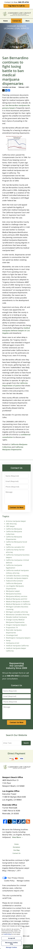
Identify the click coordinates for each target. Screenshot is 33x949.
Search (26, 743)
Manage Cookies (23, 881)
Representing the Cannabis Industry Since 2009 (16, 665)
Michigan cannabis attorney (17, 612)
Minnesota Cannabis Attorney (17, 614)
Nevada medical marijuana (16, 617)
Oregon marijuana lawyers (16, 625)
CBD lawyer (10, 526)
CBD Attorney (11, 524)
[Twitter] (10, 821)
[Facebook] (5, 821)
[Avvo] (23, 821)
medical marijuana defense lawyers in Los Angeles (16, 330)
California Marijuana (14, 529)
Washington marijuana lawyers (18, 638)
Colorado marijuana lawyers (17, 578)
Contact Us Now (16, 507)
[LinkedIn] (14, 821)
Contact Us (16, 21)
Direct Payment (16, 753)
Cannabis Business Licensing (17, 576)
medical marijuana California (17, 645)
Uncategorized (12, 635)
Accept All (11, 938)
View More (16, 837)
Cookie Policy (9, 881)
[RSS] (28, 821)
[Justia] (19, 821)
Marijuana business (13, 594)
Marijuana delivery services (16, 596)
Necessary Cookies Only (11, 943)
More (27, 21)
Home (5, 21)
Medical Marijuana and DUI (16, 599)
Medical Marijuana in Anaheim (18, 601)
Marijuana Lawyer (13, 591)
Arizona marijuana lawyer (16, 521)
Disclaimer (16, 847)
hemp (8, 640)
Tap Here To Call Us (16, 6)
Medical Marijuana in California (18, 604)
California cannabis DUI (15, 547)
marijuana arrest (12, 643)
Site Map (16, 850)
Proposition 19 (12, 627)
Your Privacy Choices (16, 878)
